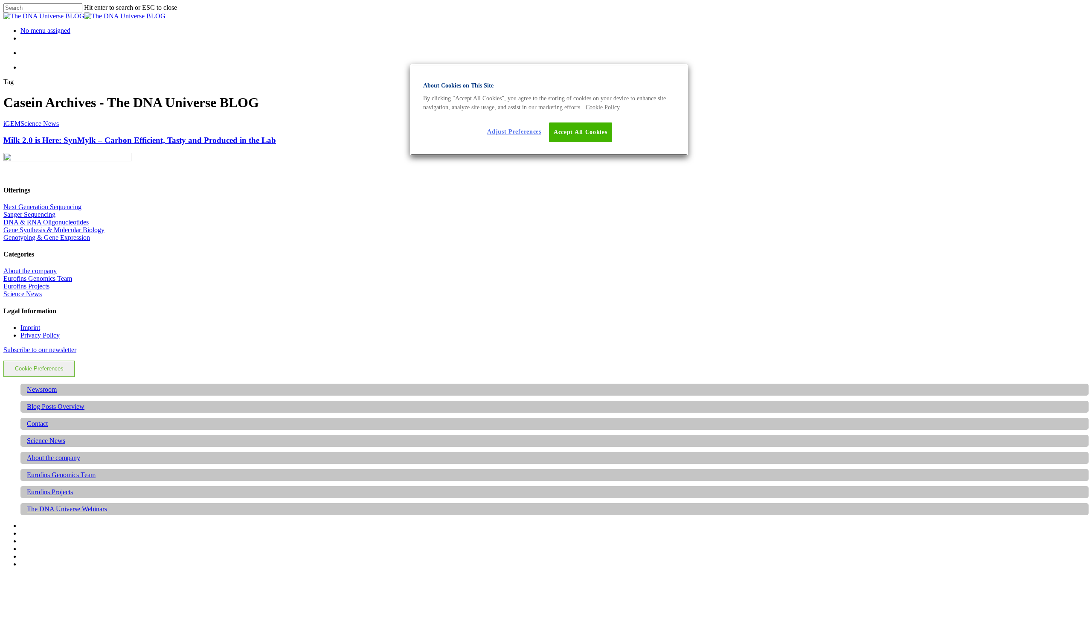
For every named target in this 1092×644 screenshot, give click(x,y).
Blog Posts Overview (55, 406)
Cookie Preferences (39, 368)
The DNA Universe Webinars (67, 509)
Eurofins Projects (26, 286)
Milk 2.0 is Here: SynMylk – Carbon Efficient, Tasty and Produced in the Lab (139, 140)
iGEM (11, 123)
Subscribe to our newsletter (39, 349)
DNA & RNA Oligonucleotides (46, 222)
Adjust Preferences (514, 131)
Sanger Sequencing (29, 214)
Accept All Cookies (580, 132)
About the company (30, 270)
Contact (37, 423)
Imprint (30, 327)
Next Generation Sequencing (42, 206)
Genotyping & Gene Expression (46, 237)
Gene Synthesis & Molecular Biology (54, 229)
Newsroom (42, 389)
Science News (39, 123)
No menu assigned (45, 30)
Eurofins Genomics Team (37, 278)
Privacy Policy (40, 335)
